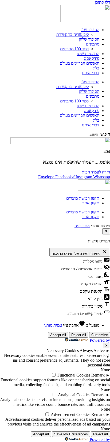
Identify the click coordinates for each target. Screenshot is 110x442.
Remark (98, 375)
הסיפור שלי (90, 29)
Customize (99, 335)
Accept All (58, 335)
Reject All (78, 335)
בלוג (96, 68)
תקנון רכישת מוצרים (82, 198)
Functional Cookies (73, 375)
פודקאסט (91, 58)
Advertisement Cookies (70, 414)
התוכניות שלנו (88, 53)
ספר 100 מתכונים (74, 49)
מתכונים (92, 44)
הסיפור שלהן (89, 39)
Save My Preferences (71, 434)
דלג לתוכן (102, 2)
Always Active (92, 350)
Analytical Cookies (74, 395)
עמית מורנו (53, 325)
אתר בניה (82, 226)
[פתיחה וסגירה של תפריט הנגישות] (106, 231)
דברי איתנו (90, 73)
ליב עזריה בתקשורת (72, 34)
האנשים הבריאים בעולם (79, 63)
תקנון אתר (90, 203)
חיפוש (105, 134)
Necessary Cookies (62, 350)
